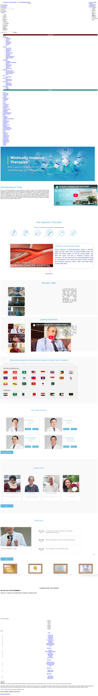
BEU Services (9, 68)
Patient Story (8, 76)
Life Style (5, 78)
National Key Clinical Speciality (10, 2)
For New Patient (9, 52)
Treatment (5, 60)
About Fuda (5, 37)
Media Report (9, 84)
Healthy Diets (9, 80)
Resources (5, 86)
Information (49, 673)
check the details (69, 334)
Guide (4, 46)
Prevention (49, 667)
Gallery (7, 88)
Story (4, 75)
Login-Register (4, 11)
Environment (8, 42)
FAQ (7, 58)
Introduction (8, 38)
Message (91, 3)
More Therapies (49, 273)
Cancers (7, 63)
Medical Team (9, 64)
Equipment (8, 43)
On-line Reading (9, 73)
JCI (6, 45)
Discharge (8, 55)
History (7, 40)
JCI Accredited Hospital (23, 2)
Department (8, 66)
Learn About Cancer (10, 72)
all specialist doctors (6, 452)
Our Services (8, 48)
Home (4, 36)
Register (94, 2)
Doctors (7, 67)
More (6, 559)
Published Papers (9, 70)
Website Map (92, 5)
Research (5, 69)
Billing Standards (9, 57)
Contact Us (3, 10)
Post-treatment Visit (10, 56)
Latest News (8, 82)
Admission (8, 54)
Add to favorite (92, 4)
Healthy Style (9, 79)
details (35, 429)
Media (7, 87)
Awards (7, 44)
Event (7, 74)
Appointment (50, 34)
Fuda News (5, 81)
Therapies (8, 61)
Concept (7, 39)
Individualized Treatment (11, 62)
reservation (28, 429)
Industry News (9, 85)
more (6, 505)
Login (90, 2)
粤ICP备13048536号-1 (6, 694)
